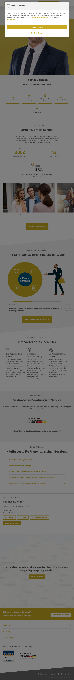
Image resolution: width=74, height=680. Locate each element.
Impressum (11, 20)
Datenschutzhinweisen (40, 18)
